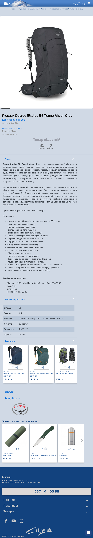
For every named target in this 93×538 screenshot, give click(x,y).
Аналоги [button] (10, 341)
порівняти (42, 148)
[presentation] (74, 360)
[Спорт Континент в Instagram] (21, 521)
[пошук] (74, 4)
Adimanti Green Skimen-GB (43, 455)
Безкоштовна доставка (12, 128)
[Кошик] (83, 4)
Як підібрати (12, 398)
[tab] (40, 159)
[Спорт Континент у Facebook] (6, 521)
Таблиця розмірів (9, 134)
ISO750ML (63, 455)
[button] (5, 108)
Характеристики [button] (15, 299)
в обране (50, 148)
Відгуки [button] (9, 391)
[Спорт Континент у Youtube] (13, 521)
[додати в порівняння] (17, 367)
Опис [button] (8, 159)
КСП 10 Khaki (8, 455)
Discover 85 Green (64, 374)
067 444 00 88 (47, 491)
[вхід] (78, 4)
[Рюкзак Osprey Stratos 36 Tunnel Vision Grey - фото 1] (46, 62)
